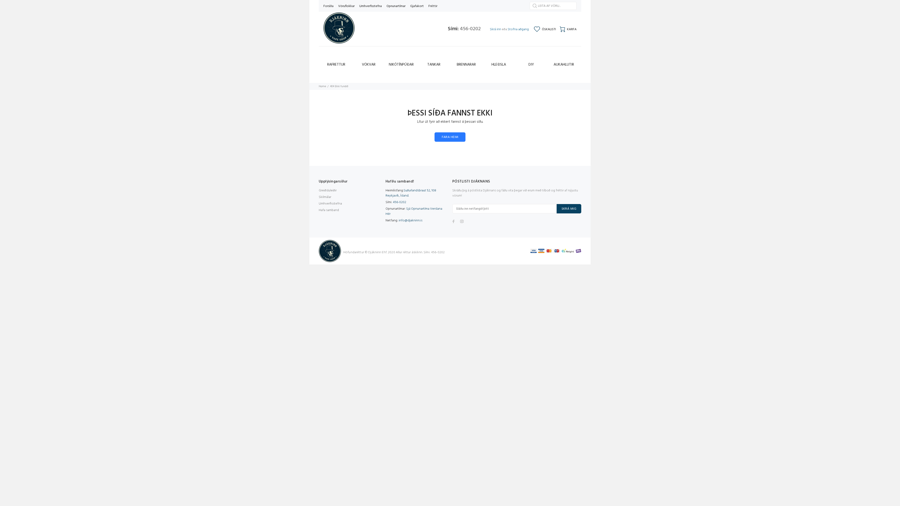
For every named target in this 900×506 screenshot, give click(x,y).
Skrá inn (495, 29)
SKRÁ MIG (569, 209)
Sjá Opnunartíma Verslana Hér (414, 211)
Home (322, 86)
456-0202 (470, 29)
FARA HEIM (450, 137)
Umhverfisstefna (330, 203)
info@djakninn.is (410, 220)
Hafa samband (329, 210)
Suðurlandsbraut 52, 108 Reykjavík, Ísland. (411, 193)
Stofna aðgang (518, 29)
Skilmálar (325, 197)
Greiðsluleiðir (328, 190)
